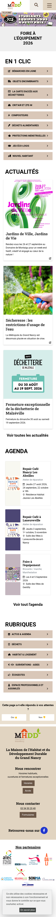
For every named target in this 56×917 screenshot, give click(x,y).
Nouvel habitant (22, 156)
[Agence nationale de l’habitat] (35, 860)
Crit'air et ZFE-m (22, 105)
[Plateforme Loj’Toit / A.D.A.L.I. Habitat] (48, 859)
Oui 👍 (14, 717)
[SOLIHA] (35, 878)
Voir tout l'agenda (28, 604)
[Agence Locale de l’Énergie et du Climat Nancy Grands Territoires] (7, 858)
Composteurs (19, 115)
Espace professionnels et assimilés (25, 687)
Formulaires (28, 814)
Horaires (28, 783)
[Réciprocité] (21, 873)
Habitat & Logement (24, 654)
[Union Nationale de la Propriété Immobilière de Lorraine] (28, 884)
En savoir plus (28, 910)
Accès (28, 790)
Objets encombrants (25, 81)
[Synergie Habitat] (48, 879)
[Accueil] (15, 5)
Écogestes (18, 675)
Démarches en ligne (23, 71)
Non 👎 (42, 717)
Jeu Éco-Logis (20, 145)
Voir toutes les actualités (28, 435)
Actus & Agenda (21, 634)
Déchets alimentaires (25, 125)
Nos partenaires (28, 847)
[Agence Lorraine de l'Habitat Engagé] (21, 864)
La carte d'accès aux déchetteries (23, 93)
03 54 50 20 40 (28, 808)
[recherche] (36, 5)
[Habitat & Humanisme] (7, 878)
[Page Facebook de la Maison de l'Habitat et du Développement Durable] (44, 830)
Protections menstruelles (29, 135)
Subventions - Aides (27, 664)
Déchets (16, 644)
